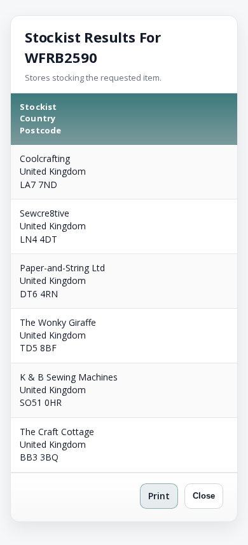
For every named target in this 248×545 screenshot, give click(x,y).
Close (204, 496)
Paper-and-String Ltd (62, 268)
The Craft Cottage (57, 432)
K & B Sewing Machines (69, 377)
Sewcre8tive (44, 213)
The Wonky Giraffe (58, 322)
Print (159, 496)
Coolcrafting (45, 158)
